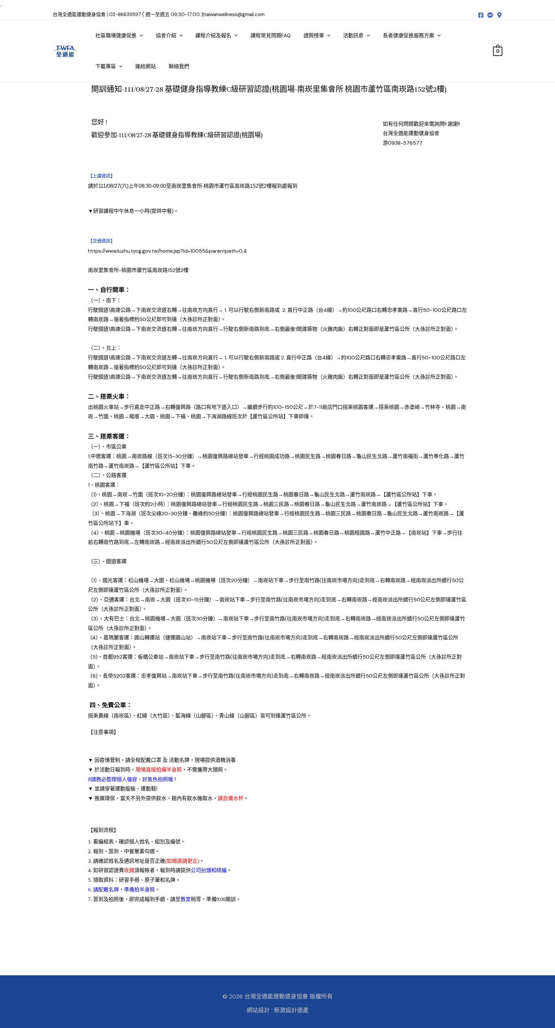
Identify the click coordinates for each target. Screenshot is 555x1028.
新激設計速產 (291, 1010)
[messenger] (490, 15)
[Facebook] (481, 15)
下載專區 (105, 66)
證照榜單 (314, 35)
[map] (499, 15)
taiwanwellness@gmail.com (234, 14)
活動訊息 (353, 35)
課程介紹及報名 (213, 35)
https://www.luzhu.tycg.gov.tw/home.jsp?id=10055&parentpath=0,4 (167, 251)
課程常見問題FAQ (271, 35)
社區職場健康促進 (116, 35)
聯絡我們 (179, 66)
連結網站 (145, 66)
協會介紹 (166, 35)
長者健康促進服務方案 (408, 35)
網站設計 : (259, 1010)
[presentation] (140, 35)
